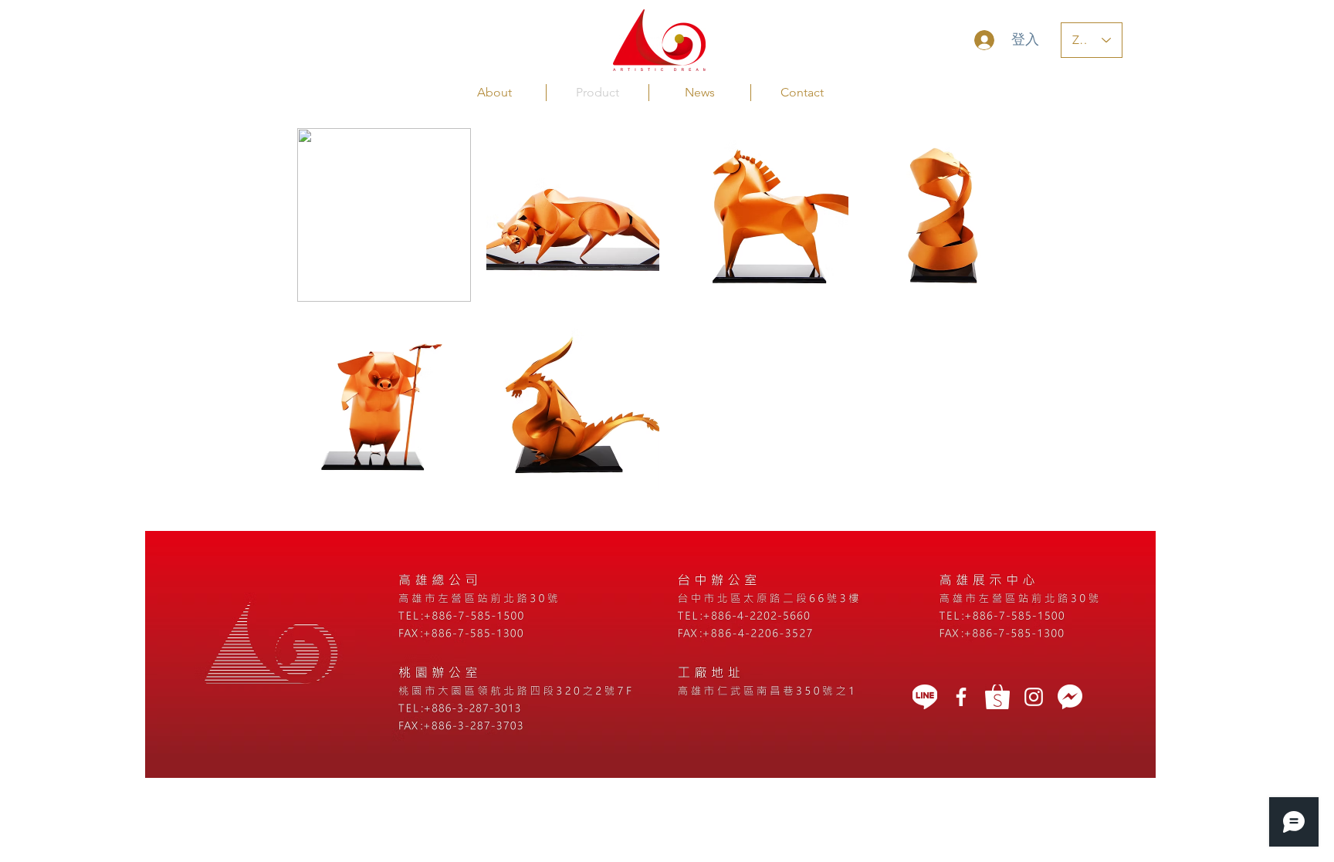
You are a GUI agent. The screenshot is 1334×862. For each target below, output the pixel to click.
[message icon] (1070, 697)
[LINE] (924, 697)
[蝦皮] (997, 697)
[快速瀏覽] (384, 215)
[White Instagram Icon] (1033, 697)
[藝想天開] (961, 697)
